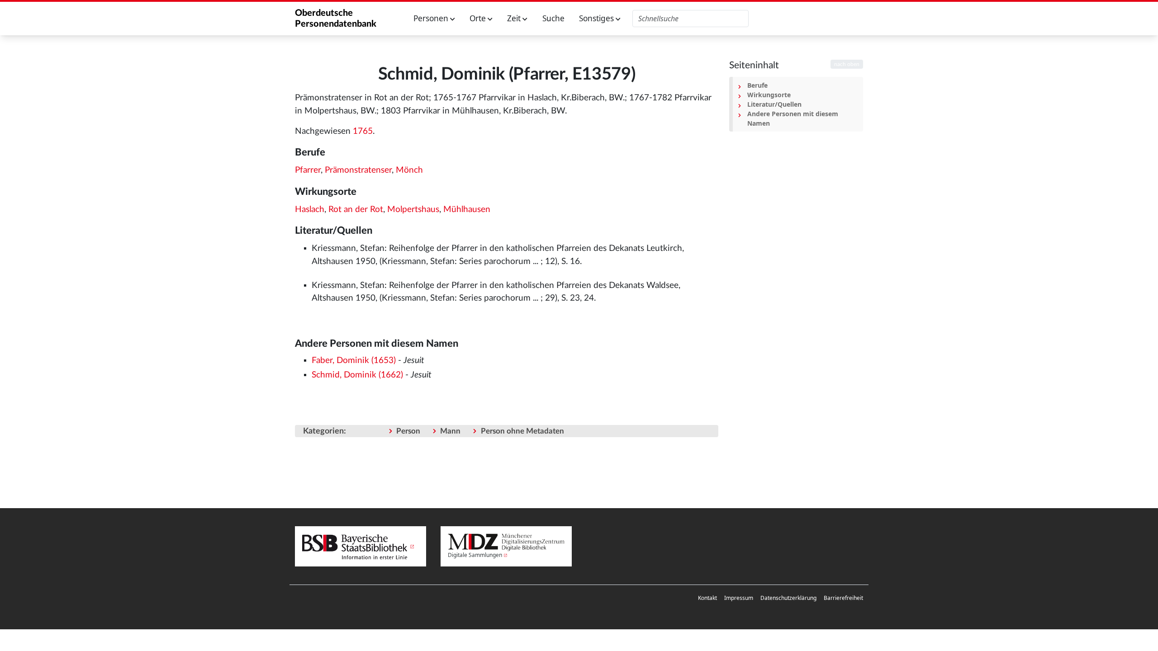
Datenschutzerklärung (788, 598)
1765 (363, 131)
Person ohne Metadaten (522, 431)
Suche (553, 18)
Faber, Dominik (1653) (354, 360)
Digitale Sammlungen (475, 555)
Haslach (309, 209)
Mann (450, 431)
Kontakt (707, 598)
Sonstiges (597, 18)
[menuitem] (707, 598)
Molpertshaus (413, 209)
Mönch (409, 170)
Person (408, 431)
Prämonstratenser (358, 170)
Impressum (738, 598)
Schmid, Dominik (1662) (357, 375)
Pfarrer (308, 170)
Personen (431, 18)
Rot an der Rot (355, 209)
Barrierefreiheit (843, 598)
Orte (479, 18)
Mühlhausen (466, 209)
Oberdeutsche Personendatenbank (335, 18)
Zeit (514, 18)
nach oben (846, 64)
